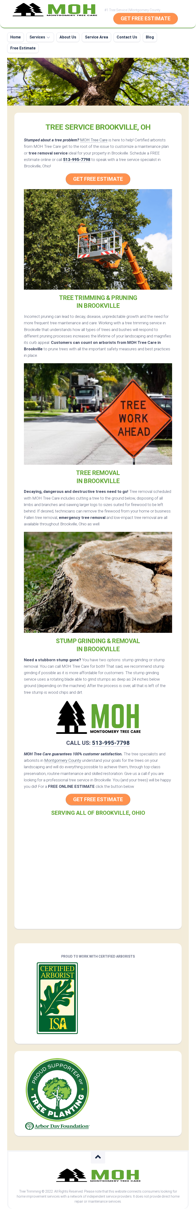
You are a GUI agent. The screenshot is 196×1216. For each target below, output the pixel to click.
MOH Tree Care (94, 140)
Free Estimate (23, 48)
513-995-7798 (76, 159)
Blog (150, 37)
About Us (68, 37)
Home (15, 37)
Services (37, 37)
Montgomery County (62, 760)
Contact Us (127, 37)
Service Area (96, 37)
